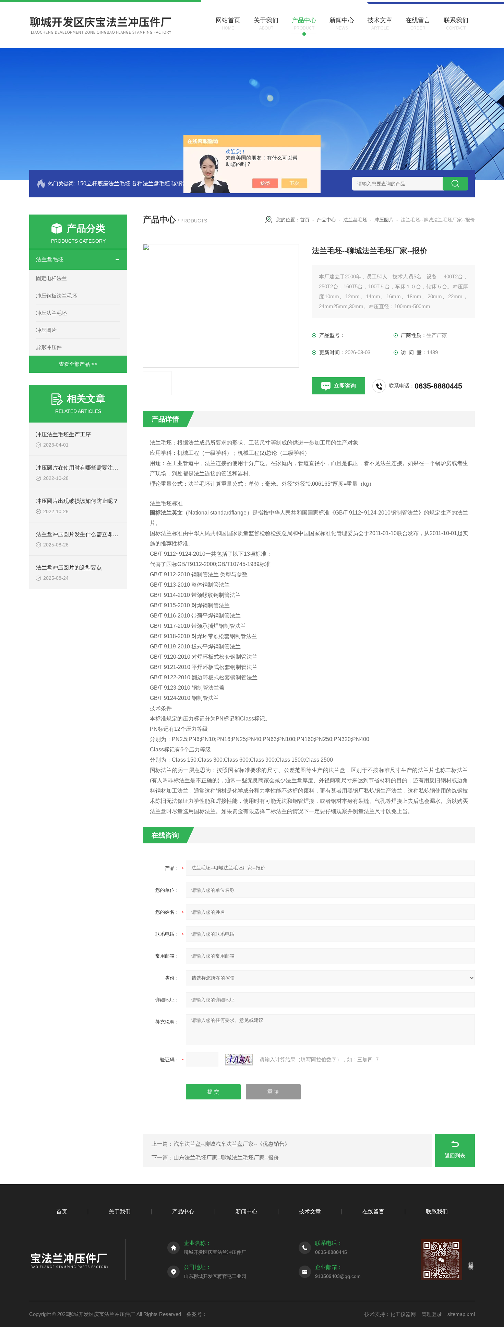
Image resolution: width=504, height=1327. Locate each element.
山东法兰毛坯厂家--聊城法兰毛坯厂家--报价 (226, 1158)
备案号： (197, 1314)
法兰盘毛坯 (49, 259)
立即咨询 (345, 386)
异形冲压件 (49, 347)
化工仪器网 (403, 1314)
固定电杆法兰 (51, 278)
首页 (305, 219)
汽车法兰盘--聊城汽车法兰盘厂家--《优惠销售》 (231, 1144)
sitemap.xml (461, 1314)
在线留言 (373, 1211)
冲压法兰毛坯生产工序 (63, 434)
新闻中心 (246, 1211)
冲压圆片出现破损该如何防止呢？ (77, 501)
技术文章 (310, 1211)
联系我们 (437, 1211)
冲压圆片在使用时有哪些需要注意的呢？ (85, 468)
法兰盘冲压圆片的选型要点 (69, 567)
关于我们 (120, 1211)
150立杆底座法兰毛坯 (103, 183)
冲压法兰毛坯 (51, 313)
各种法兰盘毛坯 (151, 183)
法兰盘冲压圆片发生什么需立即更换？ (82, 534)
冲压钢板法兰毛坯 (56, 296)
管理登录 (431, 1314)
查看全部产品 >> (78, 364)
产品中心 (326, 219)
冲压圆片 (46, 330)
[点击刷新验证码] (239, 1059)
